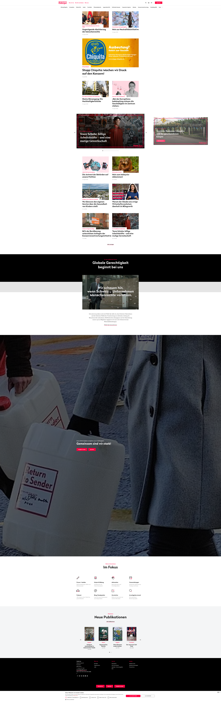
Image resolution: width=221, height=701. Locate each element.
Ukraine (134, 7)
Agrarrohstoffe (106, 7)
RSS (112, 668)
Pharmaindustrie (97, 7)
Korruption (71, 7)
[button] (94, 699)
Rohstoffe (78, 7)
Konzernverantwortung (143, 7)
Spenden (159, 2)
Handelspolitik (153, 7)
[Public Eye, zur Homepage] (63, 2)
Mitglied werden (81, 449)
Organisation (97, 665)
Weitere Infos (75, 695)
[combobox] (218, 692)
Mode (84, 7)
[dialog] (110, 696)
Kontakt (96, 663)
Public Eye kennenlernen (110, 325)
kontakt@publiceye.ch (82, 669)
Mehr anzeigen (110, 244)
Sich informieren (115, 665)
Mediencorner (132, 663)
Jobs (95, 667)
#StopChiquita (64, 7)
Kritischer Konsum (116, 7)
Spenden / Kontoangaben (117, 667)
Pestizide (89, 7)
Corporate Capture (126, 7)
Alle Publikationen (110, 621)
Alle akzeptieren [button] (133, 695)
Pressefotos (132, 667)
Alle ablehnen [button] (148, 695)
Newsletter (114, 663)
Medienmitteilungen (133, 665)
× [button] (219, 692)
